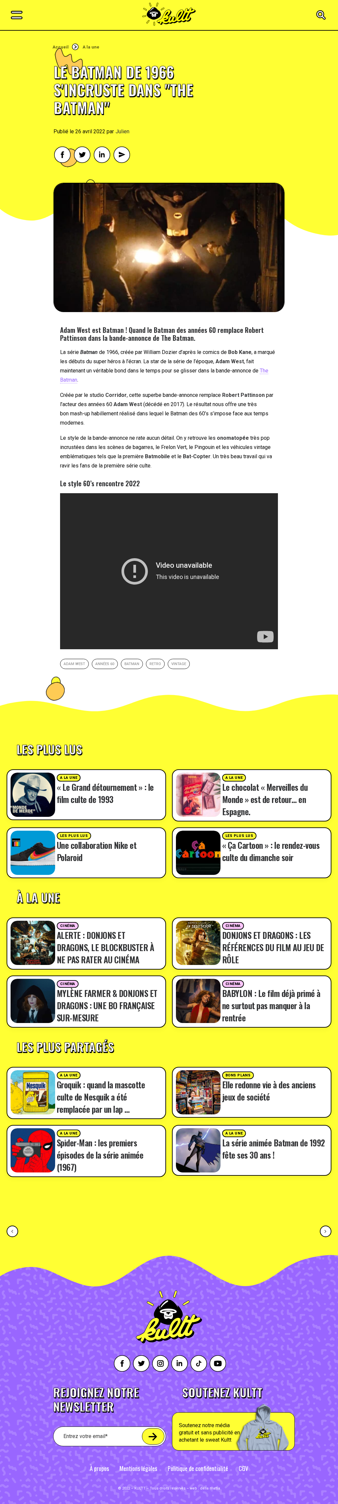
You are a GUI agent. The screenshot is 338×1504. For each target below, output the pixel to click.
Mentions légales (138, 1468)
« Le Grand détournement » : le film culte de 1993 (105, 793)
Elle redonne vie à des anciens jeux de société (269, 1090)
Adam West (74, 664)
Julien (122, 131)
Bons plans (238, 1075)
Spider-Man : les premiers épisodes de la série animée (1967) (100, 1154)
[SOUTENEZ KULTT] (248, 1418)
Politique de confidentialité (198, 1468)
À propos (99, 1468)
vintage (178, 664)
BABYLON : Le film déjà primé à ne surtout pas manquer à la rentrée (271, 1005)
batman (131, 664)
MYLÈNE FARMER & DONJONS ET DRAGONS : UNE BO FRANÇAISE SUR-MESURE (107, 1005)
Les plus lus (74, 836)
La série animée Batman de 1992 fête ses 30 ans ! (273, 1148)
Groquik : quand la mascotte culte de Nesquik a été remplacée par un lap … (101, 1096)
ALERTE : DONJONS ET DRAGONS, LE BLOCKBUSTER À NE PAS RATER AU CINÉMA (105, 947)
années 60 (104, 664)
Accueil (60, 47)
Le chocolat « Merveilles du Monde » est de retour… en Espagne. (265, 799)
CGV (243, 1468)
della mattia (210, 1488)
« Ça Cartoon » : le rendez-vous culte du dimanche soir (271, 851)
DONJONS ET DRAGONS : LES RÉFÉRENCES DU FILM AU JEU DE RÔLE (273, 947)
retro (155, 664)
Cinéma (67, 926)
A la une (91, 47)
